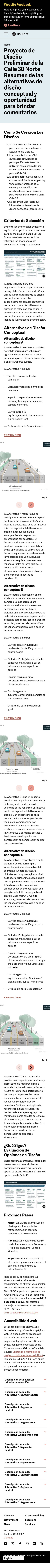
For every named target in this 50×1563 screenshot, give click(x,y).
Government (11, 1519)
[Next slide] (31, 505)
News (7, 1524)
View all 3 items (12, 434)
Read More (14, 25)
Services (30, 1524)
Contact (8, 1537)
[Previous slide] (19, 505)
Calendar (9, 1515)
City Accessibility (34, 1515)
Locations (30, 1519)
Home (7, 44)
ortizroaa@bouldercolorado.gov (20, 1312)
